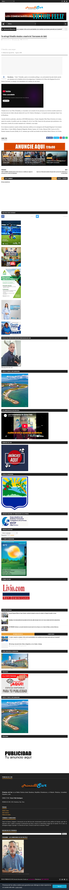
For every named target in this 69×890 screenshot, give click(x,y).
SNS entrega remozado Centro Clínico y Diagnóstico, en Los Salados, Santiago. (25, 644)
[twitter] (67, 1)
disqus (59, 178)
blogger (54, 178)
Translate (12, 535)
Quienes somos (5, 810)
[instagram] (64, 1)
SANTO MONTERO (45, 879)
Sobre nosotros (5, 812)
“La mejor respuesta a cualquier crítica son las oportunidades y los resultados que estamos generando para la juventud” (34, 637)
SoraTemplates (31, 879)
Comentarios (51, 634)
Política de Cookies (6, 814)
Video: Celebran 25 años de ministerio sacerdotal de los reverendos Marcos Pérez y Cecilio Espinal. (13, 160)
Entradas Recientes (18, 634)
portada (55, 29)
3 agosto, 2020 (18, 52)
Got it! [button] (59, 886)
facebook (65, 178)
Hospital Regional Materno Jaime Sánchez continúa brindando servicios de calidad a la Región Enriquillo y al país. (32, 613)
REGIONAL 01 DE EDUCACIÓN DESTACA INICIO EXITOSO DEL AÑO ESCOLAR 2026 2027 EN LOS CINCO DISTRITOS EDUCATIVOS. (34, 620)
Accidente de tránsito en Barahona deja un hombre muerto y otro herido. (56, 161)
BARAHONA (25, 39)
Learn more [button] (18, 887)
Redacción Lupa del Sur (8, 52)
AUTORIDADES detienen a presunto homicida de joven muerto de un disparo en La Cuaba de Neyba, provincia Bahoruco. (34, 627)
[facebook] (62, 1)
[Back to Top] (67, 879)
